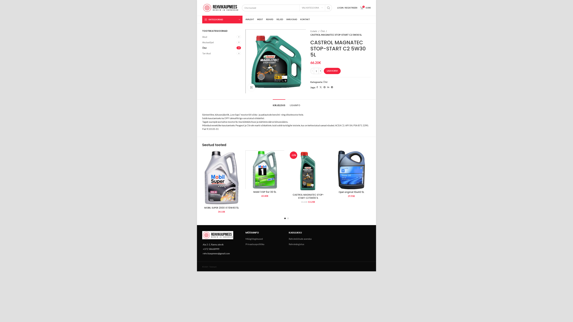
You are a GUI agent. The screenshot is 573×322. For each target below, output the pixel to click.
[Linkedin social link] (328, 87)
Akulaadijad (208, 42)
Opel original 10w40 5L (351, 192)
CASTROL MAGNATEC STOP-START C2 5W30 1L (308, 196)
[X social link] (321, 87)
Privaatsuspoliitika (254, 244)
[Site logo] (220, 7)
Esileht (313, 31)
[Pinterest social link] (324, 87)
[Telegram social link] (332, 87)
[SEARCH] (328, 7)
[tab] (279, 103)
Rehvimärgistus (296, 244)
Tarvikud (206, 53)
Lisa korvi (332, 71)
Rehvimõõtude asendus (300, 238)
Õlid (204, 48)
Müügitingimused (254, 238)
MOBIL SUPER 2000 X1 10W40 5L (221, 207)
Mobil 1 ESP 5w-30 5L (264, 191)
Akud (204, 36)
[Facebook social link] (317, 87)
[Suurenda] (251, 87)
